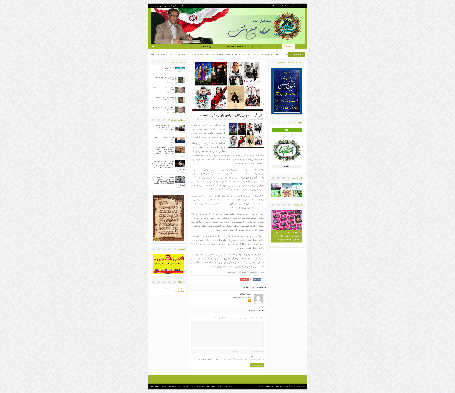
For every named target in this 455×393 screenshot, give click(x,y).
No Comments (217, 119)
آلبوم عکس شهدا (265, 46)
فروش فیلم (231, 272)
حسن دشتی (252, 119)
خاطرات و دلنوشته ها (279, 5)
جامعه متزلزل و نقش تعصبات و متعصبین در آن (163, 108)
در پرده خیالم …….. (167, 67)
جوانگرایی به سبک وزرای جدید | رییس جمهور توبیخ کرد (230, 54)
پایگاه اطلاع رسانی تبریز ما (175, 288)
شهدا (278, 46)
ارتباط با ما (204, 46)
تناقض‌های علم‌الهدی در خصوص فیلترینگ (263, 54)
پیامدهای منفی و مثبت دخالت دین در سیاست (164, 78)
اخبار (233, 119)
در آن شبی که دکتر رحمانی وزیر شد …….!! (196, 54)
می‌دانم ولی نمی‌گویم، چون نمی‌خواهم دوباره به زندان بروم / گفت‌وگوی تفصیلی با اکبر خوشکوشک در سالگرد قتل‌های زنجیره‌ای (168, 181)
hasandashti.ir (253, 272)
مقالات (301, 5)
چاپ (206, 119)
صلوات (287, 166)
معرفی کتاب (241, 46)
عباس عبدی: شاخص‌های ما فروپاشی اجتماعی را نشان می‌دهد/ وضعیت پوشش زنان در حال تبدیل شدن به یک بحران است (163, 150)
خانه (298, 46)
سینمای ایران (243, 272)
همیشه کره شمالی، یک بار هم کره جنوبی (163, 138)
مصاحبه (217, 46)
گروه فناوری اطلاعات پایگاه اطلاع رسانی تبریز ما (274, 386)
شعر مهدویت (229, 46)
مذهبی (252, 46)
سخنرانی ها (293, 5)
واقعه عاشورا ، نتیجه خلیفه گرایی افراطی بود (165, 98)
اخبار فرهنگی (288, 46)
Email (201, 119)
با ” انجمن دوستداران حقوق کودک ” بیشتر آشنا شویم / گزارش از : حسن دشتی (165, 127)
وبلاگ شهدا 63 (179, 291)
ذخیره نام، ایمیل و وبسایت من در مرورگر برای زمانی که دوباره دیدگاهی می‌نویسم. (231, 359)
